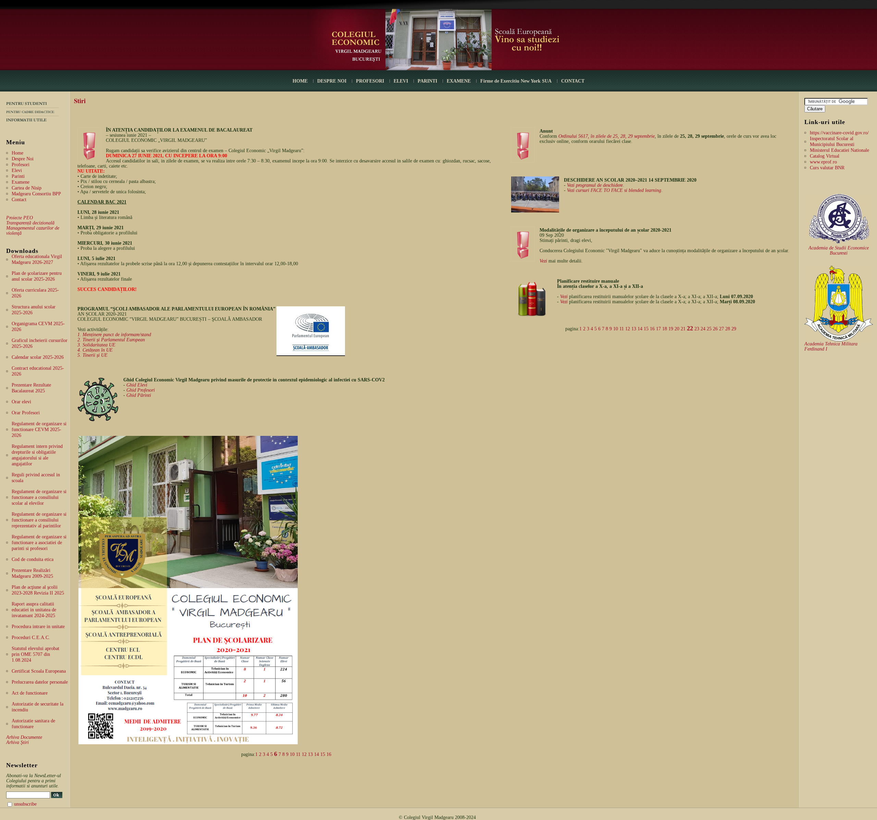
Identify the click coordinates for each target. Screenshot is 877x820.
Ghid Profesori (140, 390)
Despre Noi (23, 158)
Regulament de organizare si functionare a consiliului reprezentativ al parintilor (39, 520)
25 (709, 328)
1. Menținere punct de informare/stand (114, 334)
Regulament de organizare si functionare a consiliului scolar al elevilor (39, 497)
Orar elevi (21, 401)
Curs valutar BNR (827, 167)
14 (316, 754)
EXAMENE (459, 81)
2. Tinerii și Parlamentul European (111, 339)
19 (670, 328)
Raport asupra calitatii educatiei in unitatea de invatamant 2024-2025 (34, 609)
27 (721, 328)
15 (322, 754)
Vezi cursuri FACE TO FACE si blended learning (614, 190)
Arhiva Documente (24, 737)
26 (715, 328)
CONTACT (572, 81)
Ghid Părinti (138, 395)
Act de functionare (30, 693)
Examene (20, 182)
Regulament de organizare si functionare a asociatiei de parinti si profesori (39, 542)
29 (733, 328)
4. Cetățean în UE (95, 350)
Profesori (20, 164)
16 (328, 754)
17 (658, 328)
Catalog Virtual (824, 156)
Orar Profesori (26, 412)
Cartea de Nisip (26, 188)
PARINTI (427, 81)
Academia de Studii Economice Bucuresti (838, 250)
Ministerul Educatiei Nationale (839, 150)
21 (683, 328)
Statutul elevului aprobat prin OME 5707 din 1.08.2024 (35, 654)
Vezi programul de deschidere (595, 185)
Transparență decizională (30, 222)
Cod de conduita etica (32, 559)
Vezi (543, 261)
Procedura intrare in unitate (38, 626)
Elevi (17, 170)
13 (310, 754)
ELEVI (401, 81)
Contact (19, 199)
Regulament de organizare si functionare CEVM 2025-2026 (39, 429)
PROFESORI (370, 81)
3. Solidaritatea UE (96, 344)
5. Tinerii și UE (92, 355)
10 (292, 754)
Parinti (18, 176)
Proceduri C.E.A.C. (31, 637)
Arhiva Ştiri (17, 742)
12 (304, 754)
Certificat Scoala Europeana (39, 671)
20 (677, 328)
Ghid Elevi (136, 385)
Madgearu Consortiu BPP (36, 193)
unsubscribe (25, 804)
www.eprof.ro (823, 161)
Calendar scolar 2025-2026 (38, 357)
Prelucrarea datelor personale (40, 682)
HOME (300, 81)
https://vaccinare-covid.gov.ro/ (839, 132)
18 (664, 328)
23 (696, 328)
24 (703, 328)
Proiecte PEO (19, 217)
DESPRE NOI (331, 81)
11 (298, 754)
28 (727, 328)
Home (17, 153)
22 (690, 328)
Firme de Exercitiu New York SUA (516, 81)
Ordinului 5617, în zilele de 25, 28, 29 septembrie (606, 136)
